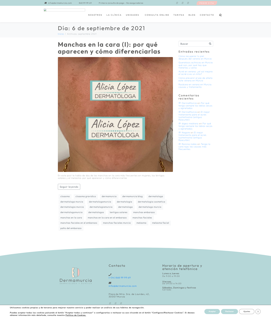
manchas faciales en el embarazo (78, 222)
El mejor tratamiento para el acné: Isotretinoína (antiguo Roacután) (194, 115)
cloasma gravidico (86, 196)
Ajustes (246, 311)
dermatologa (155, 196)
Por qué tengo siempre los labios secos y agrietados (195, 105)
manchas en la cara (71, 217)
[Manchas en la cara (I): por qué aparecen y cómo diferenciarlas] (115, 114)
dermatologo (125, 206)
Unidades (132, 15)
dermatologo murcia (150, 206)
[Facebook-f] (177, 3)
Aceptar (212, 311)
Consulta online (157, 15)
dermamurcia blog (132, 196)
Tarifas (178, 15)
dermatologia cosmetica (151, 201)
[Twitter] (188, 3)
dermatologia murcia (72, 206)
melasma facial (160, 222)
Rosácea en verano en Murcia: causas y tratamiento (195, 85)
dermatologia (124, 201)
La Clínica (114, 15)
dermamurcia (109, 196)
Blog (192, 15)
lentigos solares (118, 212)
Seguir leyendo (69, 186)
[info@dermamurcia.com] (110, 283)
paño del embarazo (71, 228)
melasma (141, 222)
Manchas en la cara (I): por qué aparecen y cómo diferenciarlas (109, 47)
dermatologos (96, 212)
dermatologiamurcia (101, 206)
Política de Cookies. (75, 315)
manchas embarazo (144, 212)
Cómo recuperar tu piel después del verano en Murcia (195, 57)
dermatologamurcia (100, 201)
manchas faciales (142, 217)
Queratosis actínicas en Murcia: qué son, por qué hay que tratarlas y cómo (196, 65)
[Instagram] (182, 3)
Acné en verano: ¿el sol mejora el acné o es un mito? (196, 72)
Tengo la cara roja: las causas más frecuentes (194, 146)
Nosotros (95, 15)
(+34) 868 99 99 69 (120, 277)
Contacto (207, 15)
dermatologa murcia (71, 201)
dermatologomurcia (71, 212)
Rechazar (229, 311)
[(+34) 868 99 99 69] (110, 274)
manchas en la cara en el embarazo (107, 217)
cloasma (65, 196)
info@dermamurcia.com (123, 285)
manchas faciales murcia (117, 222)
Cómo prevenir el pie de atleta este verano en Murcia (195, 79)
